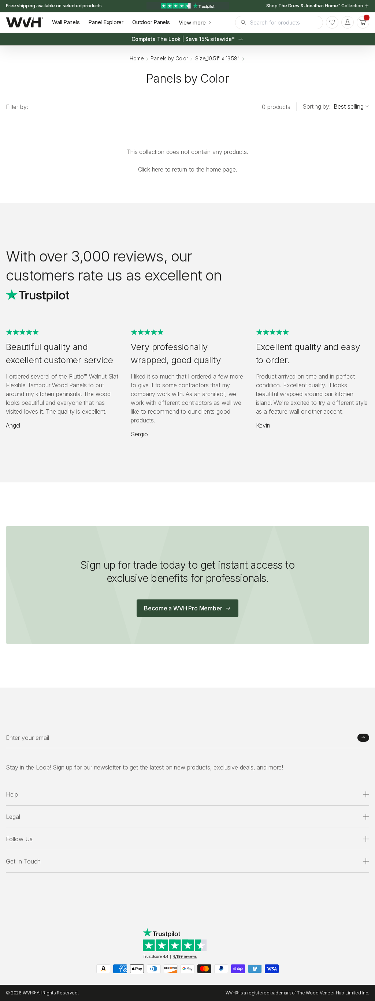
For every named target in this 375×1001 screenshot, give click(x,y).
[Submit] (363, 738)
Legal (13, 816)
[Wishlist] (332, 22)
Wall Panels (65, 22)
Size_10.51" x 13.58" (217, 58)
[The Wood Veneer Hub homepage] (24, 22)
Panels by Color (169, 58)
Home (137, 58)
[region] (187, 6)
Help (12, 794)
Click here (150, 169)
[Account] (347, 22)
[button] (363, 22)
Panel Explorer (105, 22)
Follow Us (19, 839)
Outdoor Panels (151, 22)
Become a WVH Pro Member (183, 608)
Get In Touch (23, 861)
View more (192, 22)
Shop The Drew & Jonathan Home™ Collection (315, 5)
